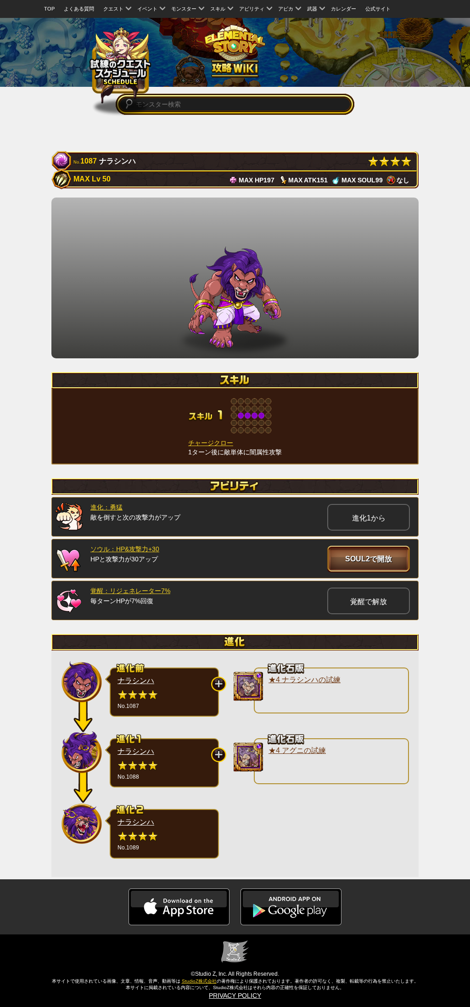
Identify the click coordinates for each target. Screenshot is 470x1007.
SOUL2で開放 (368, 559)
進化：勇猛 (106, 507)
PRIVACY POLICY (235, 995)
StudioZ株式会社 (199, 981)
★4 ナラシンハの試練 (305, 680)
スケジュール (120, 64)
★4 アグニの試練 (297, 750)
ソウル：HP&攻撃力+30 (124, 549)
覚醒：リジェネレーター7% (130, 590)
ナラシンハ (136, 681)
